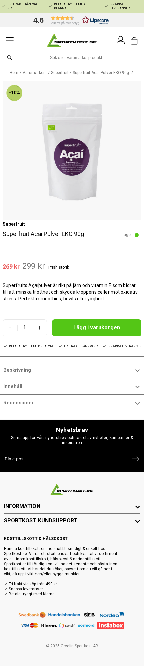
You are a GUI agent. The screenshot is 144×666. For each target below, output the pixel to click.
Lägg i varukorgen (96, 327)
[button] (69, 20)
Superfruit (60, 72)
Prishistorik (58, 267)
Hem (14, 72)
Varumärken (35, 72)
